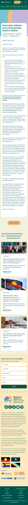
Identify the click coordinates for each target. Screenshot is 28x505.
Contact (21, 491)
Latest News (21, 495)
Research (21, 493)
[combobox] (14, 378)
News (7, 6)
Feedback (7, 493)
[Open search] (22, 2)
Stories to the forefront (7, 495)
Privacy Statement (7, 497)
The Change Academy (21, 488)
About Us (7, 488)
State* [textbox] (4, 377)
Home (2, 6)
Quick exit (17, 2)
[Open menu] (25, 2)
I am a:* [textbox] (4, 382)
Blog (7, 491)
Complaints (20, 497)
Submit (14, 386)
